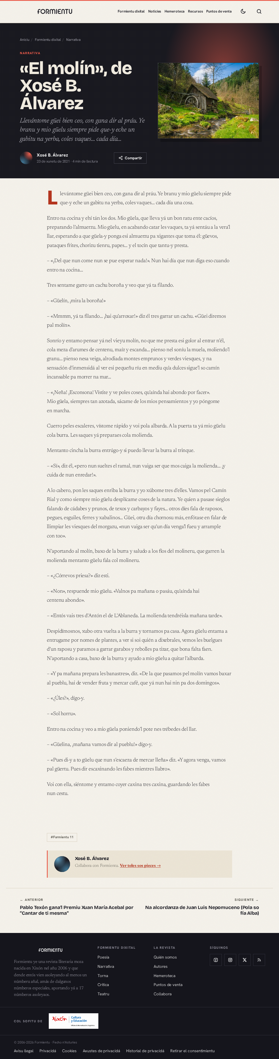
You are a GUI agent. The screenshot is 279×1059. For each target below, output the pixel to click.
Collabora (163, 993)
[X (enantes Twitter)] (245, 960)
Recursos (195, 11)
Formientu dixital (131, 11)
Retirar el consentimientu (192, 1050)
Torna (103, 975)
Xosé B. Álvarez (52, 155)
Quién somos (165, 957)
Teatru (103, 993)
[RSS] (259, 960)
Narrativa (73, 39)
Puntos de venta (219, 11)
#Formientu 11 (62, 837)
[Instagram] (230, 960)
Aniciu (24, 39)
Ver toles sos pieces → (140, 866)
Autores (160, 966)
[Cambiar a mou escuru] (243, 11)
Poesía (103, 957)
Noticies (154, 11)
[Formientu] (50, 950)
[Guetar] (259, 11)
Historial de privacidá (145, 1050)
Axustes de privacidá (101, 1050)
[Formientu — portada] (55, 11)
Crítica (103, 984)
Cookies (69, 1050)
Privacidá (48, 1050)
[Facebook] (216, 960)
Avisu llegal (24, 1050)
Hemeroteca (174, 11)
